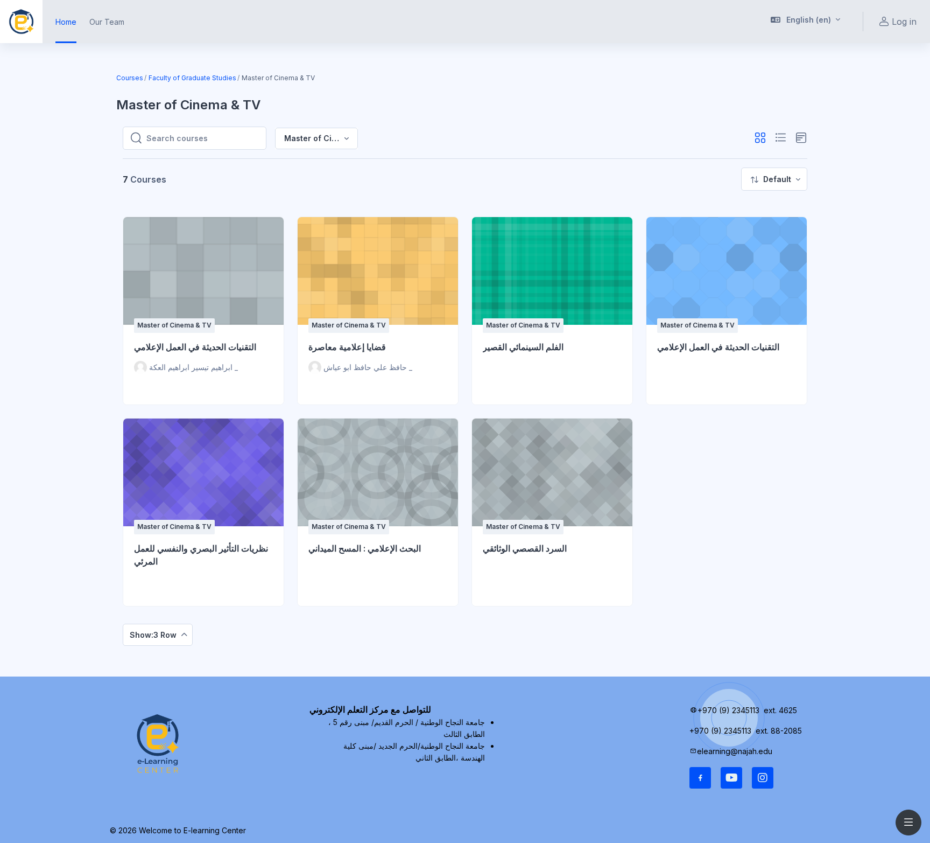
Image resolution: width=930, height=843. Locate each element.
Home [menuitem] (65, 21)
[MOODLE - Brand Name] (21, 21)
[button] (806, 21)
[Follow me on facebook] (700, 778)
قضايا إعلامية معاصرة (347, 347)
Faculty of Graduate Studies (192, 78)
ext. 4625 (781, 710)
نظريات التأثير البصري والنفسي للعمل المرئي (201, 555)
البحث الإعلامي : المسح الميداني (364, 548)
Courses (129, 78)
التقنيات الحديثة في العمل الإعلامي (195, 347)
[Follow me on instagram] (762, 778)
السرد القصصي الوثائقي (525, 548)
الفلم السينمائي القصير (523, 347)
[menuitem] (774, 179)
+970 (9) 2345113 (728, 710)
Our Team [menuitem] (106, 21)
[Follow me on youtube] (731, 778)
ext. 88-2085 (780, 730)
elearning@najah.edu (734, 751)
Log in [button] (904, 21)
